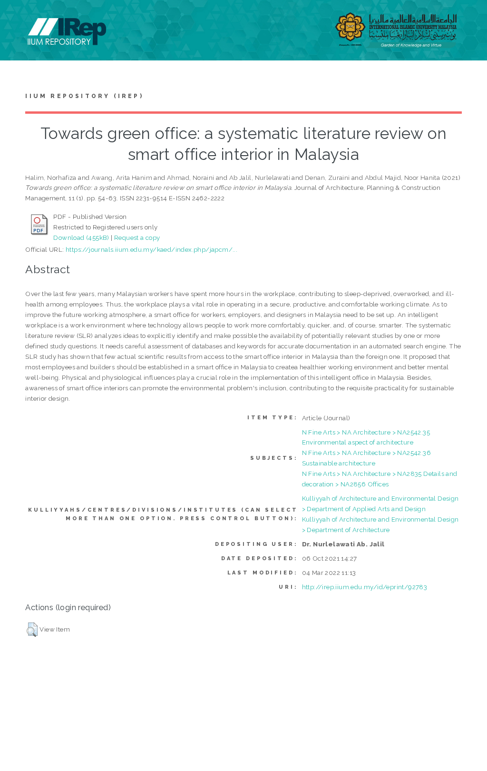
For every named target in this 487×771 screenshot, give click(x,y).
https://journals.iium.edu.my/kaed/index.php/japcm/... (151, 249)
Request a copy (137, 237)
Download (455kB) (81, 237)
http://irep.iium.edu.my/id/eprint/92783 (365, 587)
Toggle (17, 18)
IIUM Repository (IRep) (84, 96)
